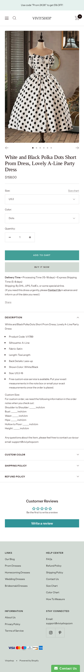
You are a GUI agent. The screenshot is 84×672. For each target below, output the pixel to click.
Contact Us (52, 579)
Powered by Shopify (29, 660)
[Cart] (77, 18)
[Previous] (6, 147)
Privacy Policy (12, 624)
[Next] (77, 147)
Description (13, 317)
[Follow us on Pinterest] (59, 632)
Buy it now (42, 267)
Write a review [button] (42, 523)
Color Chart (52, 592)
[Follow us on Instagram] (50, 632)
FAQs (49, 559)
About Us (10, 617)
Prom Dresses (13, 565)
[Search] (14, 18)
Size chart (73, 190)
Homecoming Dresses (17, 572)
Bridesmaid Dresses (16, 585)
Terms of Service (14, 630)
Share (8, 302)
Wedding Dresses (15, 579)
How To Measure (55, 599)
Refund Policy (15, 476)
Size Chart (52, 585)
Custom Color (15, 454)
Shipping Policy (16, 465)
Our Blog (10, 559)
